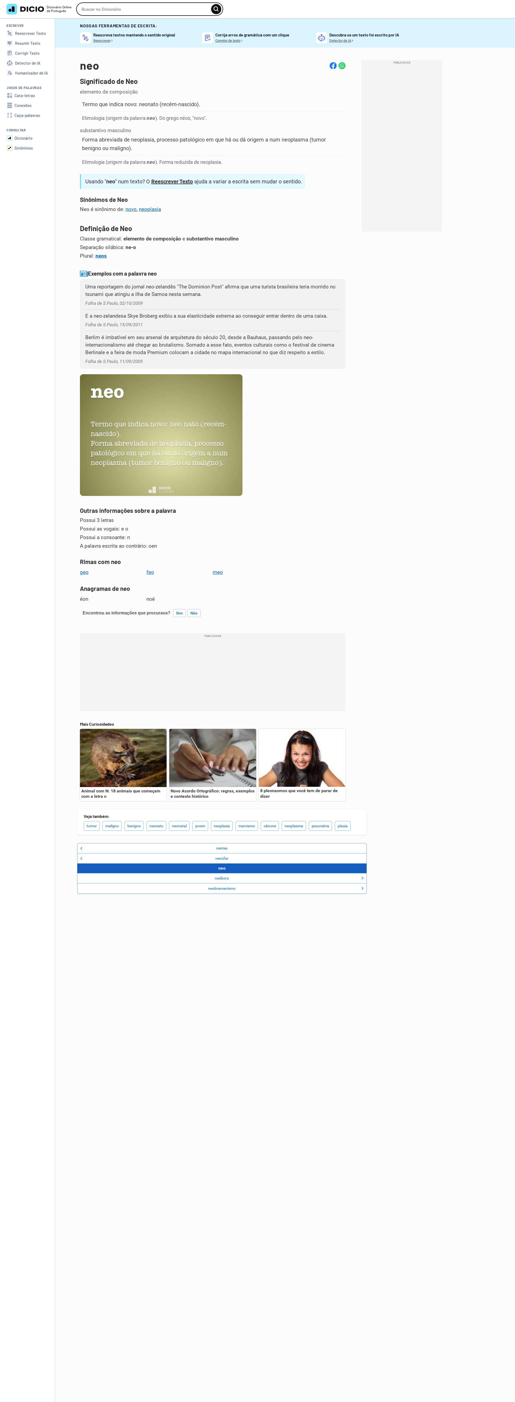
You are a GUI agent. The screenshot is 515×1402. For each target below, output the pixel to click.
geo (84, 572)
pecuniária (320, 826)
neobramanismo (222, 888)
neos (101, 256)
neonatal (179, 826)
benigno (134, 826)
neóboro (222, 878)
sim (179, 613)
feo (150, 572)
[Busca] (216, 9)
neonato (156, 826)
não (194, 613)
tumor (92, 826)
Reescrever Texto (172, 181)
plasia (343, 826)
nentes (221, 848)
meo (218, 572)
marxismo (246, 826)
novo (131, 209)
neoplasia (150, 209)
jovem (200, 826)
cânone (270, 826)
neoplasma (294, 826)
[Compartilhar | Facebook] (333, 65)
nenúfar (222, 858)
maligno (112, 826)
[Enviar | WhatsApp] (342, 65)
